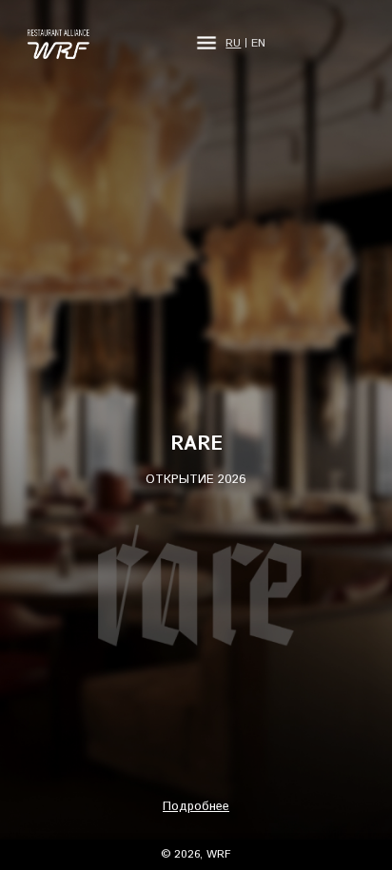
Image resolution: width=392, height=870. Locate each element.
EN (258, 43)
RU (233, 43)
